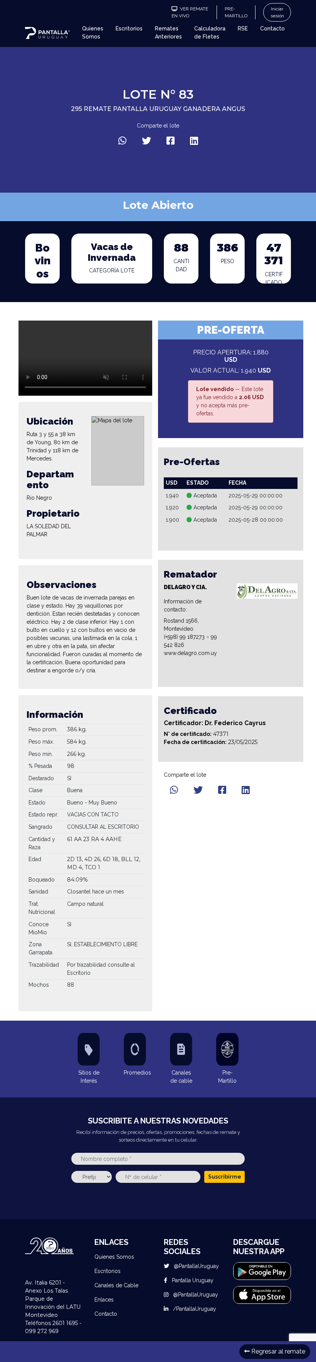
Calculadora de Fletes (209, 32)
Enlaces (104, 1300)
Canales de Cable (116, 1285)
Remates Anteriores (168, 32)
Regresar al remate (277, 1351)
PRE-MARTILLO (236, 12)
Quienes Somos (92, 32)
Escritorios (129, 28)
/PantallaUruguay (193, 1309)
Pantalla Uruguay (191, 1280)
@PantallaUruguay (195, 1266)
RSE (243, 28)
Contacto (272, 28)
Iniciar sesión (277, 12)
